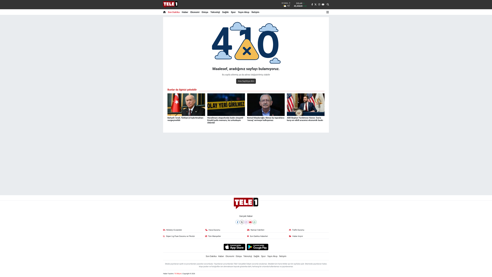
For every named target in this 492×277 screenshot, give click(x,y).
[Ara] (328, 4)
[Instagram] (246, 222)
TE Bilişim (177, 274)
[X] (242, 222)
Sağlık (225, 12)
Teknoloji (215, 12)
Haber (185, 12)
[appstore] (234, 247)
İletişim (255, 12)
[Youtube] (250, 222)
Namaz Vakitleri (257, 230)
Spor (233, 12)
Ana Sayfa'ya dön (246, 81)
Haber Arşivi (297, 236)
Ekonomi (194, 12)
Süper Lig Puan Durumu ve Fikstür (180, 236)
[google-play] (257, 247)
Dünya (205, 12)
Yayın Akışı (243, 12)
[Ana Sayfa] (165, 12)
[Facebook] (237, 222)
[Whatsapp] (254, 222)
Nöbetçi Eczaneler (174, 230)
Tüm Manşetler (214, 236)
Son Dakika (174, 12)
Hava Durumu (214, 230)
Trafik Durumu (298, 230)
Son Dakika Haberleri (259, 236)
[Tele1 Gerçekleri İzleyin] (170, 5)
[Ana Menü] (327, 12)
